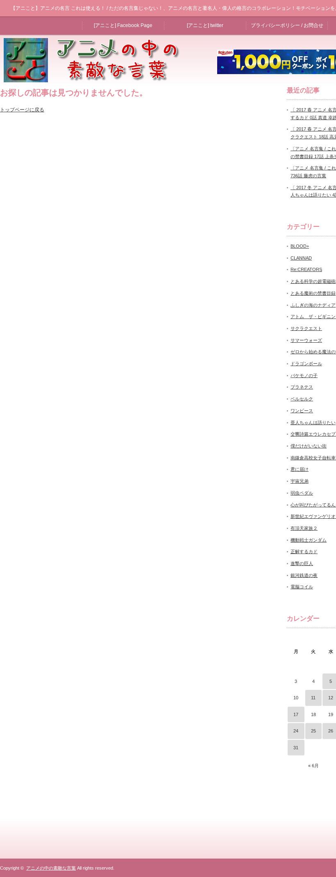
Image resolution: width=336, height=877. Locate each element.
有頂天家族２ (304, 528)
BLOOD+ (300, 246)
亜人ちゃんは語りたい (313, 422)
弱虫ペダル (302, 492)
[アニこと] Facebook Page (123, 25)
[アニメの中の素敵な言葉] (96, 80)
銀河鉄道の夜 (304, 575)
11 (313, 697)
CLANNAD (301, 257)
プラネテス (302, 386)
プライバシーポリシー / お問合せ (287, 25)
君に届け (300, 469)
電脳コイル (302, 586)
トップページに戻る (22, 110)
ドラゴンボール (306, 363)
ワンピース (302, 410)
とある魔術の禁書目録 (313, 293)
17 (295, 714)
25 (313, 730)
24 (295, 730)
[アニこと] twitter (205, 25)
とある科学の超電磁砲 (313, 281)
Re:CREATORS (306, 269)
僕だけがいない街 (309, 445)
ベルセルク (302, 398)
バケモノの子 (304, 375)
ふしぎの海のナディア (313, 305)
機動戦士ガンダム (309, 540)
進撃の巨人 (302, 563)
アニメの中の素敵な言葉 (51, 868)
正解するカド (304, 551)
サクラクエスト (306, 328)
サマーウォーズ (306, 340)
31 (295, 747)
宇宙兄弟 (300, 481)
